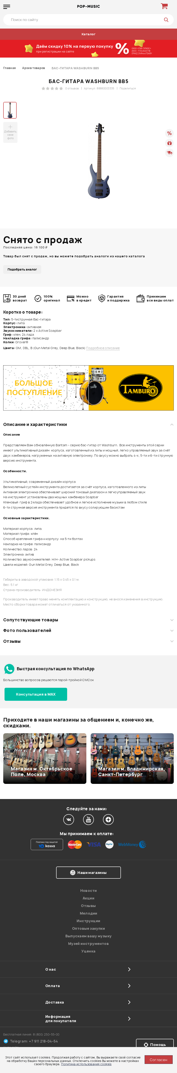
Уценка (88, 951)
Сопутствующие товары (30, 620)
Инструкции (88, 920)
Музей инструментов (88, 943)
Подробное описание (103, 348)
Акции (88, 898)
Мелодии (88, 913)
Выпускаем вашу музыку (88, 936)
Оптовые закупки (88, 928)
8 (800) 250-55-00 (46, 1034)
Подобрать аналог (22, 269)
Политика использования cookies (86, 1064)
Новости (88, 890)
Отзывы (12, 641)
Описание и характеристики (35, 424)
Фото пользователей (27, 630)
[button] (5, 758)
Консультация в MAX (36, 694)
